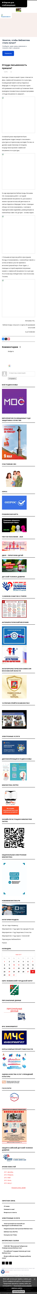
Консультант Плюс (10, 1235)
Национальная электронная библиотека (18, 1229)
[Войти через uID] (9, 353)
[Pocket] (8, 339)
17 (14, 968)
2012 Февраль (8, 1175)
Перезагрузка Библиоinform (11, 939)
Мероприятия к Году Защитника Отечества (16, 932)
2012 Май (7, 1178)
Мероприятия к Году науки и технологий (15, 936)
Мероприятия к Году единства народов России (18, 929)
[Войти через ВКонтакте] (9, 356)
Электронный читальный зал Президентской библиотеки (13, 1224)
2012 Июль (7, 1180)
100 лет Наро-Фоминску (10, 925)
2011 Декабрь (8, 1172)
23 (9, 972)
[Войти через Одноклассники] (9, 368)
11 (18, 965)
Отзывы (7, 1206)
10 (14, 965)
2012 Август (8, 1183)
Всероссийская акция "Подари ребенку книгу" (16, 1257)
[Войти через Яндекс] (9, 362)
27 (28, 972)
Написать (8, 53)
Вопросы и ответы (10, 1212)
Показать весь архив (18, 1188)
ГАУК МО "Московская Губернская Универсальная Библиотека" (14, 1247)
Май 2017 (18, 954)
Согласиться (18, 1291)
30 (9, 975)
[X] (6, 339)
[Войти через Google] (9, 365)
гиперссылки (5, 1271)
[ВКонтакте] (3, 339)
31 (14, 975)
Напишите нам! (9, 1209)
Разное (4, 943)
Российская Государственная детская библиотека (16, 1252)
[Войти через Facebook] (9, 359)
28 (32, 972)
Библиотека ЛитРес (11, 1232)
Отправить (12, 378)
